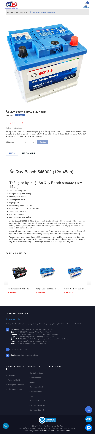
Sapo (68, 430)
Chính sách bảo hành (37, 401)
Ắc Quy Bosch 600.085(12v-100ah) (46, 289)
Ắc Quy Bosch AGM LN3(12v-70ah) (19, 289)
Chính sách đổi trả (36, 387)
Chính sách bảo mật (37, 410)
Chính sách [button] (33, 367)
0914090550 (22, 349)
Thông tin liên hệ (14, 380)
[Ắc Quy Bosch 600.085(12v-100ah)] (47, 272)
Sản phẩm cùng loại (16, 253)
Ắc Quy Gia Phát (13, 319)
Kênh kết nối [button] (55, 367)
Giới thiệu (11, 375)
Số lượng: (10, 142)
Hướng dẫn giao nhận (16, 385)
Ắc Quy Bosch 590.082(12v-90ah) (74, 289)
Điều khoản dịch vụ (15, 389)
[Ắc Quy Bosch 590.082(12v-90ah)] (75, 272)
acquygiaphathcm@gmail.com (27, 355)
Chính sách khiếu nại (37, 405)
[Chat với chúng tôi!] (88, 427)
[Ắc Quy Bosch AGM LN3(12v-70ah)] (19, 272)
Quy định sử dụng (36, 373)
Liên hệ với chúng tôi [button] (16, 313)
